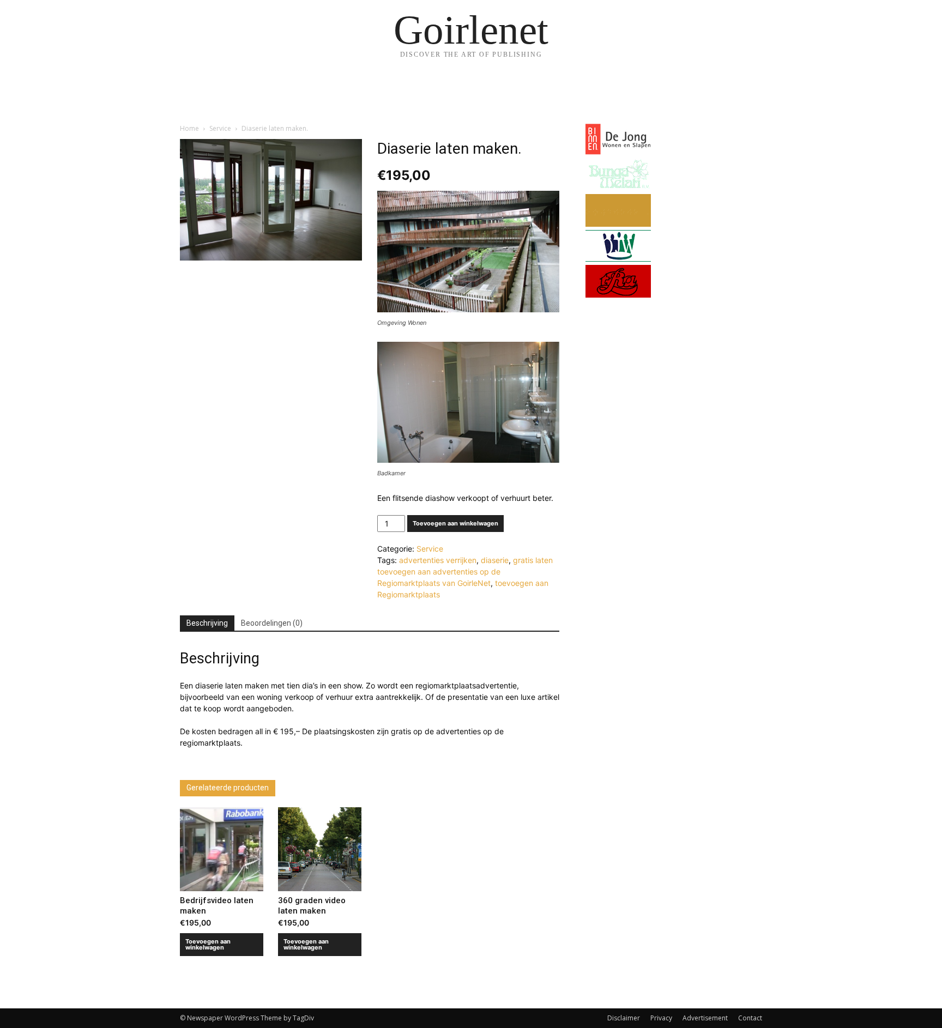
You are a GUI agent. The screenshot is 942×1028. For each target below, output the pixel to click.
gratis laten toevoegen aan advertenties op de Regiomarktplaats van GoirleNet (465, 571)
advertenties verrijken (437, 560)
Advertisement (705, 1018)
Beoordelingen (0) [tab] (272, 623)
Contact (750, 1018)
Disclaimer (623, 1018)
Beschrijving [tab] (207, 623)
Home (189, 128)
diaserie (495, 560)
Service (220, 128)
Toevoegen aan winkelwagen (455, 523)
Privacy (661, 1018)
